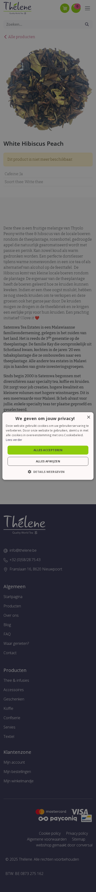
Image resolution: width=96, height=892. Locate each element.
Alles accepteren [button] (48, 450)
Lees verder (14, 440)
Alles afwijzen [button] (48, 461)
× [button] (88, 417)
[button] (48, 471)
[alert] (48, 446)
